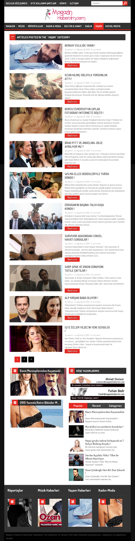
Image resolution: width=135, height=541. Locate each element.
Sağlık (88, 26)
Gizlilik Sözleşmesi (16, 3)
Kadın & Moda (53, 26)
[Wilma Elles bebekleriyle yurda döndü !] (36, 198)
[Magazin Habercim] (64, 18)
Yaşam (98, 26)
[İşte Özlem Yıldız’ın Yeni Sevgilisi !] (36, 351)
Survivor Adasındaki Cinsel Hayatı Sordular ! (83, 238)
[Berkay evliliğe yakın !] (36, 69)
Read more (72, 65)
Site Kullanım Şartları (43, 3)
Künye (63, 3)
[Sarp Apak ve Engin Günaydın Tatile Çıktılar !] (36, 291)
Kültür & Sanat (73, 26)
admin (70, 49)
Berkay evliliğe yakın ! (80, 45)
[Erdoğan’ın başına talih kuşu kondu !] (36, 229)
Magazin (10, 26)
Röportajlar (35, 26)
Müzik (21, 26)
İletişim (74, 3)
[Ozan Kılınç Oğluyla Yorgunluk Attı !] (36, 99)
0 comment (96, 49)
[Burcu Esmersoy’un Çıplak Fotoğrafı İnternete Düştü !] (36, 133)
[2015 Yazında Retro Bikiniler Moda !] (36, 427)
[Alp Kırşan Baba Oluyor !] (36, 322)
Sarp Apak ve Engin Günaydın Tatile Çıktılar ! (84, 268)
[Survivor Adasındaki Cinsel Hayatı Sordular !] (36, 260)
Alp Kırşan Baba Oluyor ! (81, 298)
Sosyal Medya (112, 26)
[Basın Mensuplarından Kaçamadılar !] (38, 395)
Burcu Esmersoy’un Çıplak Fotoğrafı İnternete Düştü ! (84, 111)
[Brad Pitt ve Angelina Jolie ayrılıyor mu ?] (36, 167)
